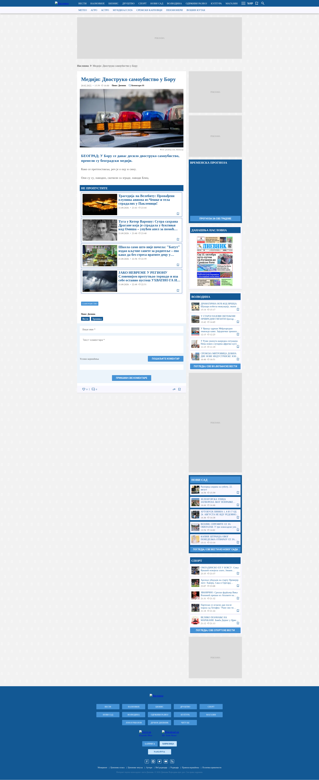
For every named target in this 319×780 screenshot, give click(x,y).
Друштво (128, 3)
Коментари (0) (137, 85)
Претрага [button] (263, 3)
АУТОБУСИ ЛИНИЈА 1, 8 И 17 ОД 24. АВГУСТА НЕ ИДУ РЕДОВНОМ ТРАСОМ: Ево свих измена (215, 514)
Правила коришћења (190, 767)
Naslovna (159, 751)
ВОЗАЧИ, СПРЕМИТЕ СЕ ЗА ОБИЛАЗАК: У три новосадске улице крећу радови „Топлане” (215, 527)
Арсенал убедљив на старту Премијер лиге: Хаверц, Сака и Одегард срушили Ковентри (215, 583)
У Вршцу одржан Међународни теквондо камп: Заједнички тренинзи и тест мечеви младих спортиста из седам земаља (215, 331)
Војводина (174, 3)
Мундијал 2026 (123, 10)
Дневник (122, 85)
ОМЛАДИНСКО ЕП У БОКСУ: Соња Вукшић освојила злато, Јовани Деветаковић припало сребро (215, 570)
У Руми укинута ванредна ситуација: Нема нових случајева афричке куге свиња (215, 344)
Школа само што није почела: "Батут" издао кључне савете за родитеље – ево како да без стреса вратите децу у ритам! (131, 256)
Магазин (232, 3)
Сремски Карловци (149, 10)
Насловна (83, 65)
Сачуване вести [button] (257, 3)
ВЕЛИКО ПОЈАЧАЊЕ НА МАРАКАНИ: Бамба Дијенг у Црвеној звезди (215, 620)
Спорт (142, 3)
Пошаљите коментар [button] (165, 358)
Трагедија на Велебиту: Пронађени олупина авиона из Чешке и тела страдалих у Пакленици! (131, 204)
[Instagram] (153, 761)
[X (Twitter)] (159, 761)
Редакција (174, 767)
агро (94, 10)
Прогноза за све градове (215, 218)
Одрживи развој (196, 3)
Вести (82, 3)
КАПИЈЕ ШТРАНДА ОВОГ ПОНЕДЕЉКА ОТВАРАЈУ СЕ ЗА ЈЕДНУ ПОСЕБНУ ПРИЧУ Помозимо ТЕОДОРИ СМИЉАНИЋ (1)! (215, 539)
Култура (216, 3)
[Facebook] (147, 761)
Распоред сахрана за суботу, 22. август (215, 489)
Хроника (97, 319)
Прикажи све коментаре (131, 378)
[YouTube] (166, 761)
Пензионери (174, 10)
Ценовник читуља (135, 767)
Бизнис (113, 3)
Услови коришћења (89, 358)
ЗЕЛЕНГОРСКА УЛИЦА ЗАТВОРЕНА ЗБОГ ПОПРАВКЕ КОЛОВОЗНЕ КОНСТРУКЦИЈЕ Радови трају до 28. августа (215, 502)
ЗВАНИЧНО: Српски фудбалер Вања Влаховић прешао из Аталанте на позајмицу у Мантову (215, 595)
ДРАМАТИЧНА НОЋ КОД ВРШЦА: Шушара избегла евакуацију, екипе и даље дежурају (215, 306)
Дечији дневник (159, 722)
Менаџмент (102, 767)
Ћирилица (168, 743)
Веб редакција (161, 767)
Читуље (185, 722)
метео (82, 10)
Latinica (150, 743)
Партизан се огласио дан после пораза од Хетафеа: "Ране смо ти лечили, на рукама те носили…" (215, 608)
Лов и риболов (134, 722)
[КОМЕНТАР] (93, 389)
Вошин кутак (196, 10)
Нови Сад (156, 3)
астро (105, 10)
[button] (243, 3)
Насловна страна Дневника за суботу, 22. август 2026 (215, 261)
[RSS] (172, 761)
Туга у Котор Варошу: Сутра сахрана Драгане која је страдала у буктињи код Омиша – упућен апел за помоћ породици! (131, 230)
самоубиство (89, 303)
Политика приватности (211, 767)
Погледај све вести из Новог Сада (215, 549)
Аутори (149, 767)
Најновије (97, 3)
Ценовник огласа (117, 767)
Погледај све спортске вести (215, 630)
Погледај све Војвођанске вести (215, 366)
